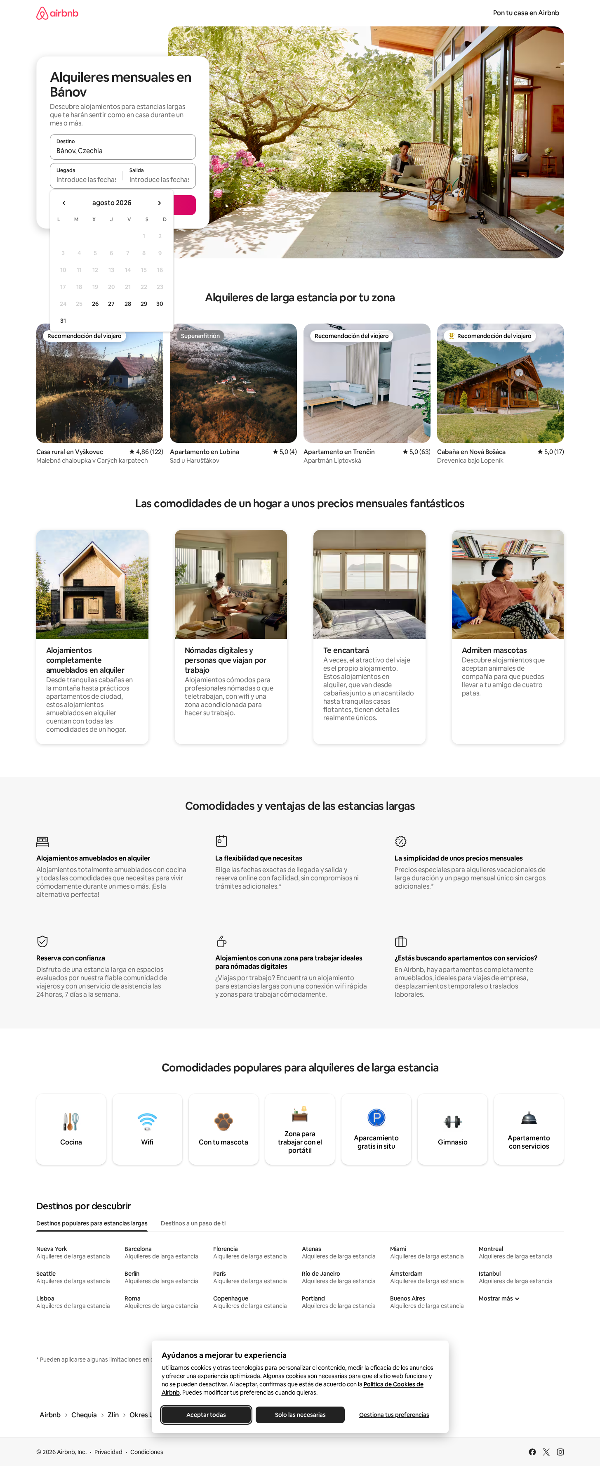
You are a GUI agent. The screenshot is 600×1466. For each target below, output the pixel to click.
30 (159, 303)
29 (144, 303)
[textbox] (86, 179)
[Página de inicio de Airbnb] (57, 13)
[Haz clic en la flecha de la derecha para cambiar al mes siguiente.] (159, 203)
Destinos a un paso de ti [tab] (193, 1223)
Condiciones (146, 1452)
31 (63, 320)
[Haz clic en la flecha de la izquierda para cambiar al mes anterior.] (64, 203)
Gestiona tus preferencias (394, 1415)
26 (95, 303)
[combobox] (122, 151)
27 (111, 303)
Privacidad (108, 1452)
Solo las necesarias (300, 1415)
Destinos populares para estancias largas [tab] (92, 1223)
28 (128, 303)
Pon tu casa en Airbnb (526, 13)
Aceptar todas (206, 1415)
